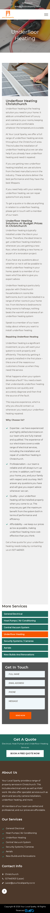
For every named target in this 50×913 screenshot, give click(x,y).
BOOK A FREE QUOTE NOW (25, 753)
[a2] (15, 576)
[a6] (35, 576)
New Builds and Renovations (19, 654)
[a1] (35, 561)
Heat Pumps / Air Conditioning (20, 620)
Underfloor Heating (14, 634)
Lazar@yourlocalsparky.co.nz (20, 883)
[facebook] (4, 891)
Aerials (7, 648)
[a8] (15, 590)
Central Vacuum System (16, 627)
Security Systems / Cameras (19, 641)
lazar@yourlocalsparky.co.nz (27, 6)
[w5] (15, 561)
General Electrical (13, 614)
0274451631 (27, 3)
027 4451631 (18, 550)
